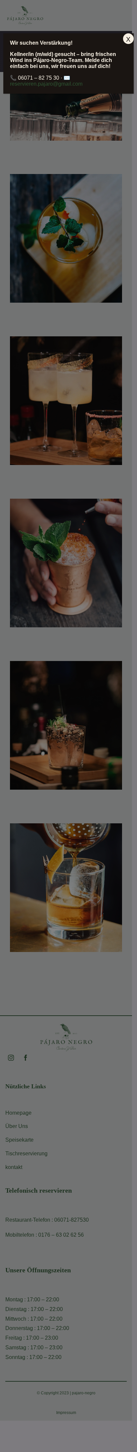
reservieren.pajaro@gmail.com (46, 84)
